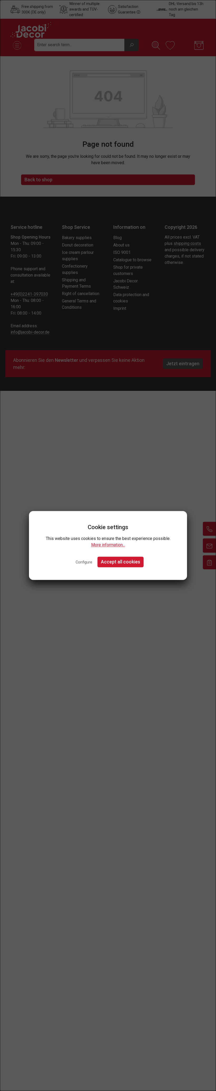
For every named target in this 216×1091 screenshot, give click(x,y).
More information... (108, 544)
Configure (84, 562)
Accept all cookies (120, 562)
